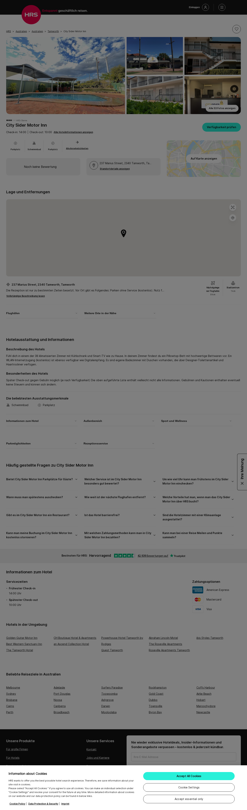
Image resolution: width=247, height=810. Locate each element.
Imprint (65, 803)
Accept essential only (189, 799)
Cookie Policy (17, 803)
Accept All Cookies (189, 776)
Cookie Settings (189, 787)
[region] (123, 787)
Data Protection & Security (43, 803)
